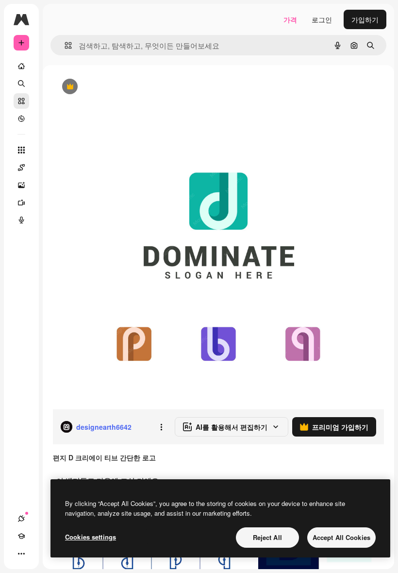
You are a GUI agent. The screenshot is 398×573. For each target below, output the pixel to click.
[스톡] (21, 101)
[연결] (21, 518)
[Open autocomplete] (64, 45)
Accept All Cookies (341, 537)
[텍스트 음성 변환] (21, 220)
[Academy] (21, 536)
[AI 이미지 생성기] (21, 185)
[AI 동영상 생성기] (21, 202)
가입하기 (365, 19)
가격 (290, 19)
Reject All (267, 537)
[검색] (21, 83)
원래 (108, 87)
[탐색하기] (21, 118)
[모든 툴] (21, 150)
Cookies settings (90, 536)
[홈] (21, 66)
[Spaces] (21, 167)
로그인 (322, 19)
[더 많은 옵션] (161, 427)
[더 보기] (21, 553)
